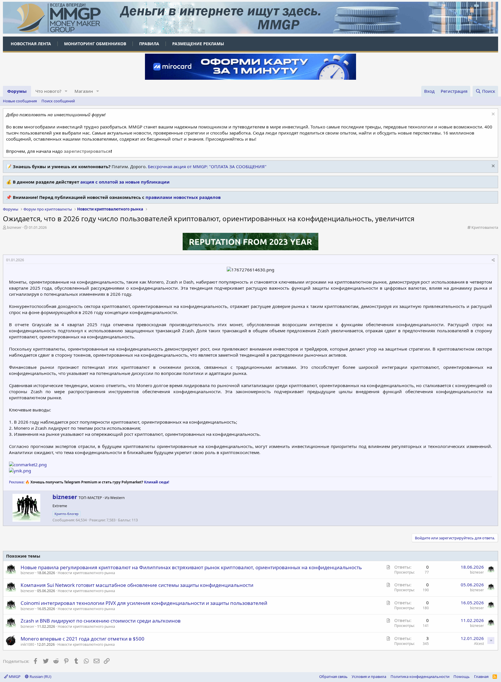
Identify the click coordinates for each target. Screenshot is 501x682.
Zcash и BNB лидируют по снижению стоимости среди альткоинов (101, 620)
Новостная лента (31, 43)
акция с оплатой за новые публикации (125, 182)
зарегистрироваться (87, 151)
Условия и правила (369, 676)
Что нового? (48, 91)
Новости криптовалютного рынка (86, 572)
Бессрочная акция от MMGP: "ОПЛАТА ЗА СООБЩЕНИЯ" (207, 166)
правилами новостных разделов (183, 197)
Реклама (16, 482)
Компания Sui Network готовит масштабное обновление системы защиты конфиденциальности (137, 585)
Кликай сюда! (156, 482)
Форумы (17, 91)
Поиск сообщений (58, 101)
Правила (149, 43)
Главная (481, 676)
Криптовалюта (484, 227)
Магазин (84, 91)
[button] (66, 91)
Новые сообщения (20, 101)
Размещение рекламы (198, 43)
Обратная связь (333, 676)
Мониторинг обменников (95, 43)
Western (117, 497)
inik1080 (27, 644)
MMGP (14, 676)
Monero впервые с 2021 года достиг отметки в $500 (82, 638)
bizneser (14, 227)
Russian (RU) (40, 676)
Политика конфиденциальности (420, 676)
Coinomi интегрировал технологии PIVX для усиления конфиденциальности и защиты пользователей (144, 603)
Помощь (461, 676)
